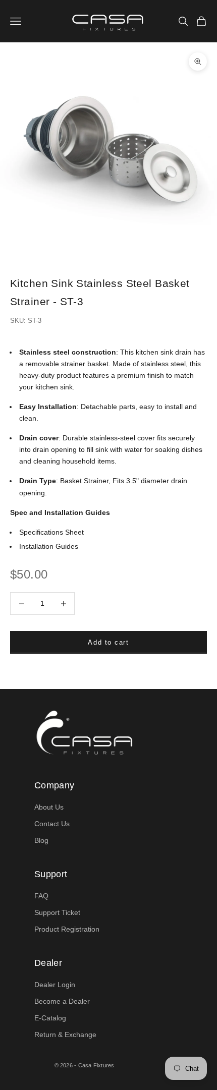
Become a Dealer (62, 1001)
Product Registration (66, 929)
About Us (49, 807)
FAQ (41, 896)
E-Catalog (50, 1018)
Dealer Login (54, 985)
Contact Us (52, 824)
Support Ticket (57, 912)
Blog (41, 840)
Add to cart (108, 642)
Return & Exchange (65, 1034)
